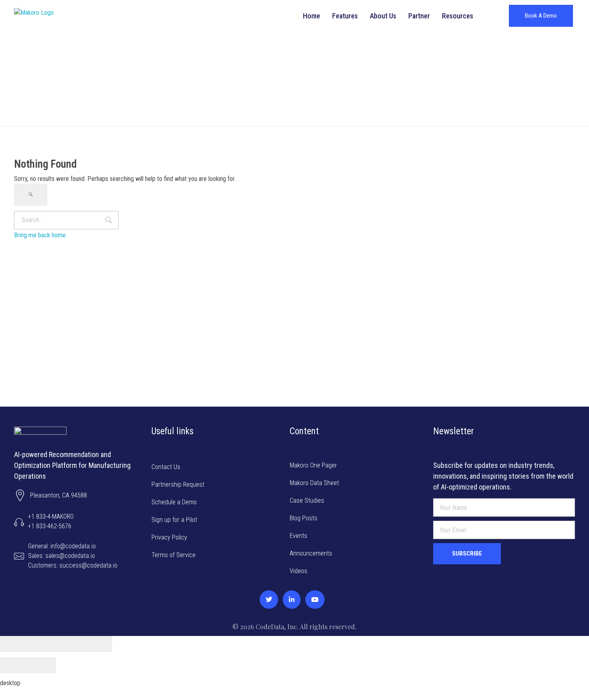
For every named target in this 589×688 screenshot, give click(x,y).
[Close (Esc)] (14, 644)
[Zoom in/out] (98, 644)
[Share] (42, 644)
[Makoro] (49, 16)
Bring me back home (40, 235)
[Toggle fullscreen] (70, 644)
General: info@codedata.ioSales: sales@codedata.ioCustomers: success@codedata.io (72, 555)
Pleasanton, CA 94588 (58, 495)
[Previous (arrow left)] (14, 665)
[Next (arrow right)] (42, 665)
